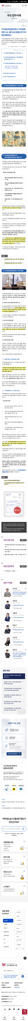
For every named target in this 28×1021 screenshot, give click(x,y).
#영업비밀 (14, 835)
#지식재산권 (13, 833)
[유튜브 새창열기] (18, 1009)
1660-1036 (24, 1)
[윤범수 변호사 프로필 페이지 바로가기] (15, 629)
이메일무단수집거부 (6, 987)
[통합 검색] (23, 829)
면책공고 (3, 985)
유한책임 (16, 985)
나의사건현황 (15, 1)
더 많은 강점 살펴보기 (13, 754)
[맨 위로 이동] (25, 958)
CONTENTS (20, 50)
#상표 (18, 833)
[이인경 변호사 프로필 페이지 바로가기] (15, 641)
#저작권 (7, 833)
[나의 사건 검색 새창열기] (5, 1009)
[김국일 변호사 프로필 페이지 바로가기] (15, 592)
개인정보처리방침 (18, 983)
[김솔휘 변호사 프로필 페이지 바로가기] (15, 616)
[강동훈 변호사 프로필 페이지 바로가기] (15, 604)
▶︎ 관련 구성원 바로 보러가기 (9, 76)
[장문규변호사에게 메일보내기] (26, 650)
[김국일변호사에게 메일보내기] (26, 588)
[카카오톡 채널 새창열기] (14, 1009)
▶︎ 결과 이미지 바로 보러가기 (9, 73)
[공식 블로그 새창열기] (9, 1009)
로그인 (8, 1)
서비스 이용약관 (5, 983)
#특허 (21, 833)
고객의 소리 (17, 987)
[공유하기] (25, 26)
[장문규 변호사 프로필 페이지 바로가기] (15, 654)
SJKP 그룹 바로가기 (8, 971)
